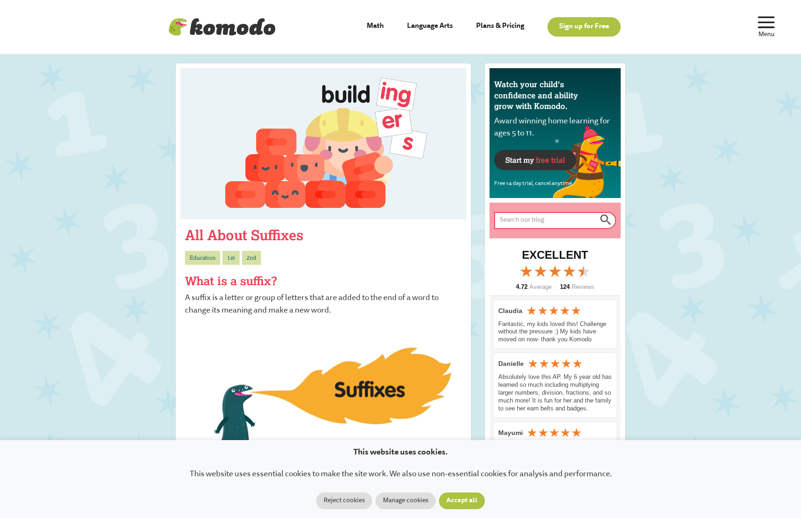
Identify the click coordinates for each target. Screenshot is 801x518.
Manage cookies (405, 501)
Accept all (461, 501)
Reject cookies (344, 501)
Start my (535, 159)
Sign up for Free (584, 26)
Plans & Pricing (500, 26)
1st (231, 257)
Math (375, 26)
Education (203, 257)
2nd (251, 257)
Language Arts (430, 26)
